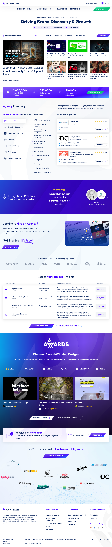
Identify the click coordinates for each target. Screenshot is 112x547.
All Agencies (72, 525)
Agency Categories (52, 515)
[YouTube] (108, 539)
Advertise (49, 530)
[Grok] (102, 527)
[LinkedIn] (92, 539)
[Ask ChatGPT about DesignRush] (98, 527)
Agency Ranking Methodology (51, 519)
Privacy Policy (49, 539)
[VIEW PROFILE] (63, 122)
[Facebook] (100, 539)
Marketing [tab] (58, 35)
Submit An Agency (74, 518)
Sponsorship (72, 521)
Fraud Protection (70, 539)
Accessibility (60, 539)
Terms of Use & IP (37, 539)
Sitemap (27, 539)
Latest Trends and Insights (55, 523)
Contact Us (93, 518)
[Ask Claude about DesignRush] (91, 527)
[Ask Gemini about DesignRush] (95, 528)
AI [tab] (41, 35)
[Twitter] (104, 539)
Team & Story (94, 515)
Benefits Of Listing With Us (77, 515)
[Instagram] (96, 539)
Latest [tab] (35, 35)
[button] (85, 197)
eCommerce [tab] (69, 35)
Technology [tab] (81, 35)
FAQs (48, 526)
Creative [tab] (48, 35)
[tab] (14, 121)
